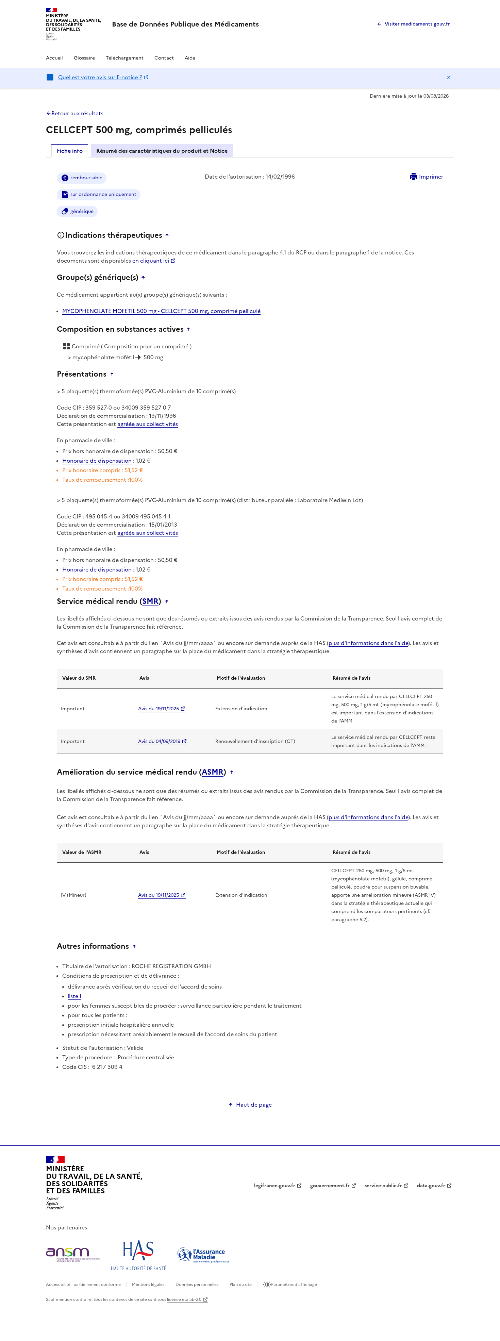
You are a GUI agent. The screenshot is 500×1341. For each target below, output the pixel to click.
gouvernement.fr (330, 1185)
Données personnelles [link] (197, 1284)
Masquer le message (448, 77)
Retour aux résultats (77, 113)
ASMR (212, 772)
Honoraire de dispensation (97, 461)
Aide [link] (190, 58)
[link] (185, 24)
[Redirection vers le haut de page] (168, 235)
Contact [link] (164, 58)
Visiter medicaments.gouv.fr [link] (417, 24)
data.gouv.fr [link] (431, 1185)
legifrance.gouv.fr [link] (274, 1185)
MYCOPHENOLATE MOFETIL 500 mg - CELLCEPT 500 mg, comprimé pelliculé (161, 311)
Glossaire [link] (84, 58)
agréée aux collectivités (147, 424)
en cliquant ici (150, 260)
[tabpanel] (250, 627)
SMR (150, 601)
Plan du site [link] (241, 1284)
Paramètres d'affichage (294, 1284)
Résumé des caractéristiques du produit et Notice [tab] (162, 151)
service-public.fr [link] (383, 1185)
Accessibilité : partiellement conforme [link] (83, 1284)
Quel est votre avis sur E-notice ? (100, 77)
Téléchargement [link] (125, 58)
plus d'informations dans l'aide (368, 643)
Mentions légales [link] (148, 1284)
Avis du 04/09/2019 (159, 741)
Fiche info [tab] (70, 151)
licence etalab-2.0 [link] (184, 1299)
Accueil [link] (54, 58)
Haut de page (254, 1104)
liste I (74, 996)
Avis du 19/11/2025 (158, 708)
